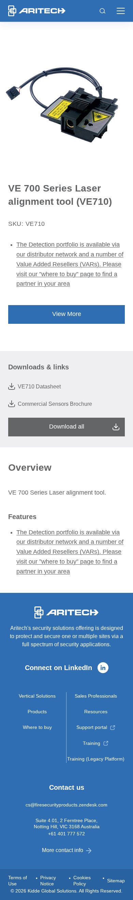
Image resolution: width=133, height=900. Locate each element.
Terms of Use (17, 880)
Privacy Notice (48, 880)
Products (37, 711)
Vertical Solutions (37, 696)
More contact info (62, 850)
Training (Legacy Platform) (95, 759)
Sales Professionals (96, 696)
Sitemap (116, 880)
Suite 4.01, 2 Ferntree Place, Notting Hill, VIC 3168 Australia (67, 823)
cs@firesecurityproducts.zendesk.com (66, 804)
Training (91, 743)
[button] (121, 11)
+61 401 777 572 (66, 833)
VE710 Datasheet (39, 386)
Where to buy (37, 727)
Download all (66, 426)
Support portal (91, 727)
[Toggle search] (103, 11)
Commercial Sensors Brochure (55, 404)
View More (66, 314)
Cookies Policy (82, 880)
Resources (95, 711)
